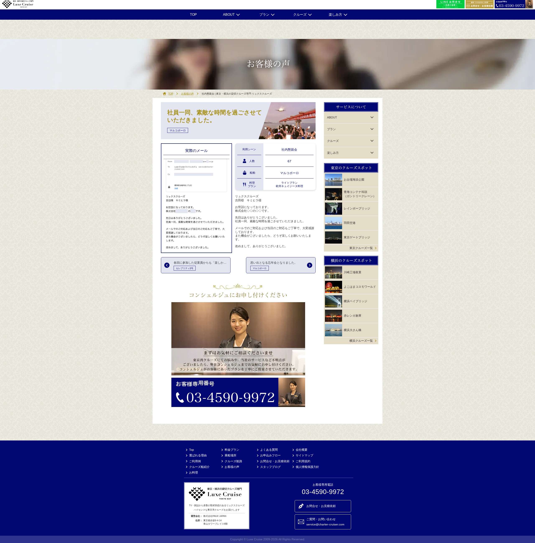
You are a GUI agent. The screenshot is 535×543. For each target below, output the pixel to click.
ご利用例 (195, 461)
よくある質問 (269, 449)
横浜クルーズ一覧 (361, 340)
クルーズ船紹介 (199, 467)
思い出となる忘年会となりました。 (273, 262)
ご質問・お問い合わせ (325, 521)
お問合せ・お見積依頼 (274, 461)
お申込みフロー (270, 455)
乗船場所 (230, 455)
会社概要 (301, 449)
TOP (193, 14)
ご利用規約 (303, 461)
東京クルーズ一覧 (361, 248)
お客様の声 (187, 93)
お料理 (193, 472)
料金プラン (232, 449)
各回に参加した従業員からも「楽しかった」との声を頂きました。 (202, 262)
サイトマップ (304, 455)
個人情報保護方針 (307, 467)
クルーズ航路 (233, 461)
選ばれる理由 (198, 455)
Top (191, 449)
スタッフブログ (270, 467)
